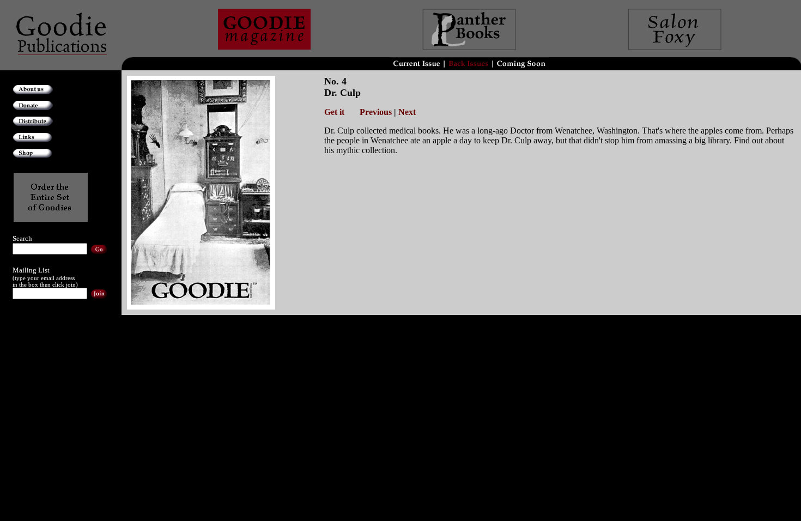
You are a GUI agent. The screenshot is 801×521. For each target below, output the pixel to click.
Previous (376, 112)
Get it (335, 112)
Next (407, 112)
